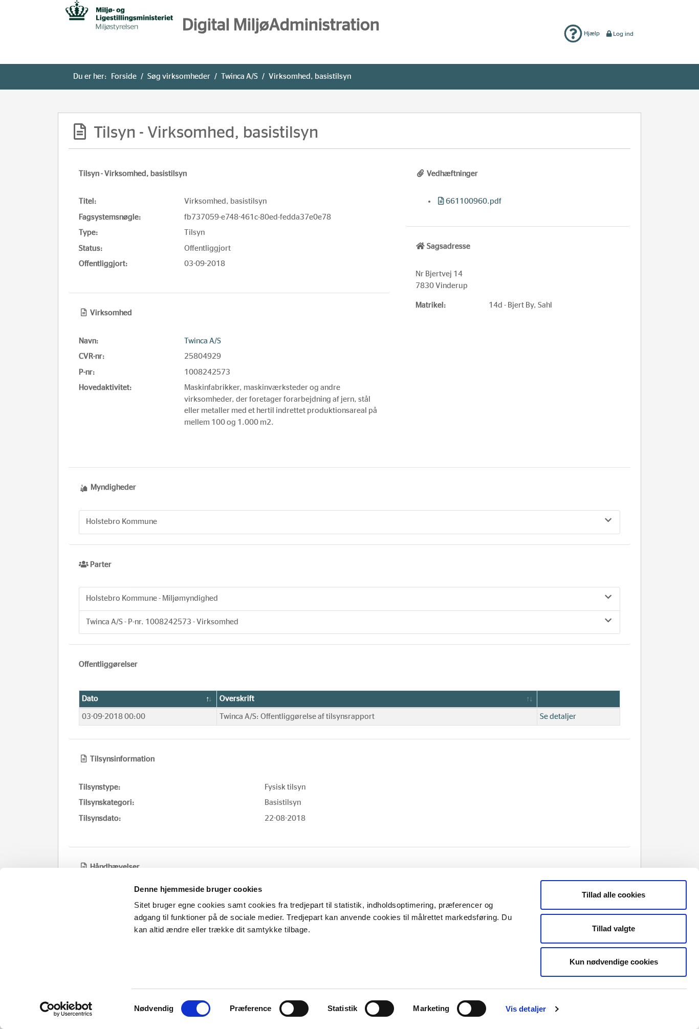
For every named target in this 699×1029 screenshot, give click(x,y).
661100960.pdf (473, 201)
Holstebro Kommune (121, 522)
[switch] (294, 1008)
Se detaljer (558, 716)
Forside (124, 76)
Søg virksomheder (178, 76)
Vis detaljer (526, 1008)
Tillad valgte (613, 928)
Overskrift (237, 699)
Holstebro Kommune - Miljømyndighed (152, 598)
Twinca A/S (239, 76)
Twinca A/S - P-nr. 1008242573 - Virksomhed (162, 622)
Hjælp (591, 33)
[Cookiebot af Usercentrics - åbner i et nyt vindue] (66, 1009)
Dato (90, 699)
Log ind (623, 34)
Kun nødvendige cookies (614, 961)
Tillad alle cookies (613, 894)
